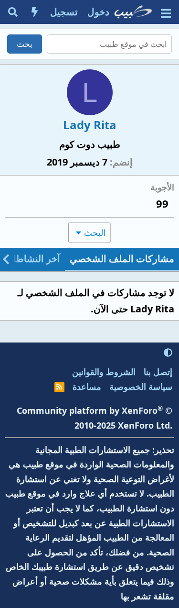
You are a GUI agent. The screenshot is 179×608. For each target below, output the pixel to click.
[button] (168, 352)
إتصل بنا (158, 371)
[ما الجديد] (35, 12)
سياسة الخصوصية (140, 386)
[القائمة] (166, 12)
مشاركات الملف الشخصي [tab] (122, 258)
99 (162, 203)
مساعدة (87, 386)
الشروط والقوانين (104, 371)
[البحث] (13, 12)
